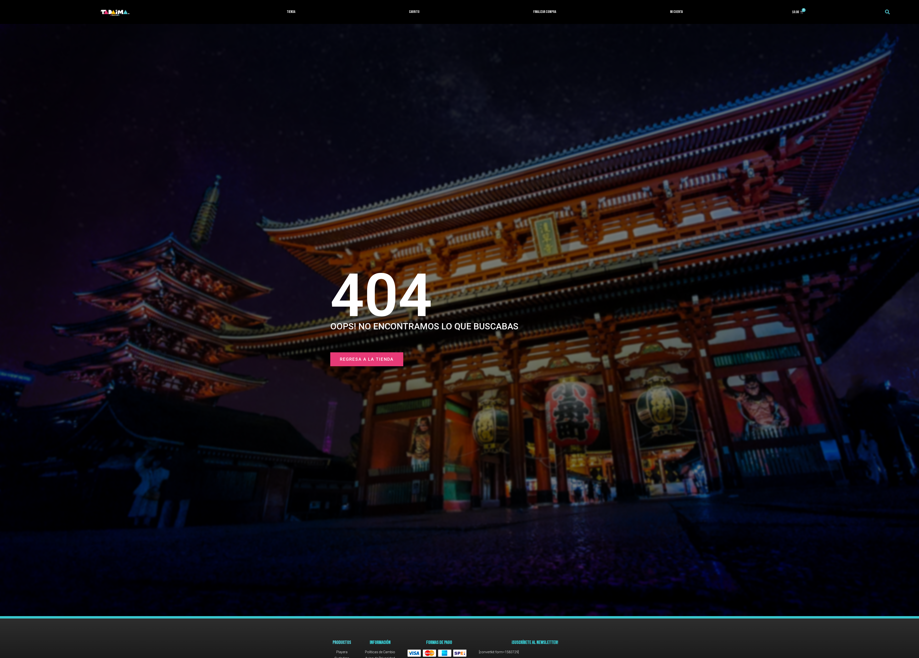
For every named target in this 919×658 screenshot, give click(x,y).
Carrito (414, 12)
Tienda (291, 12)
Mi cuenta (676, 12)
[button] (887, 12)
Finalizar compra (544, 12)
